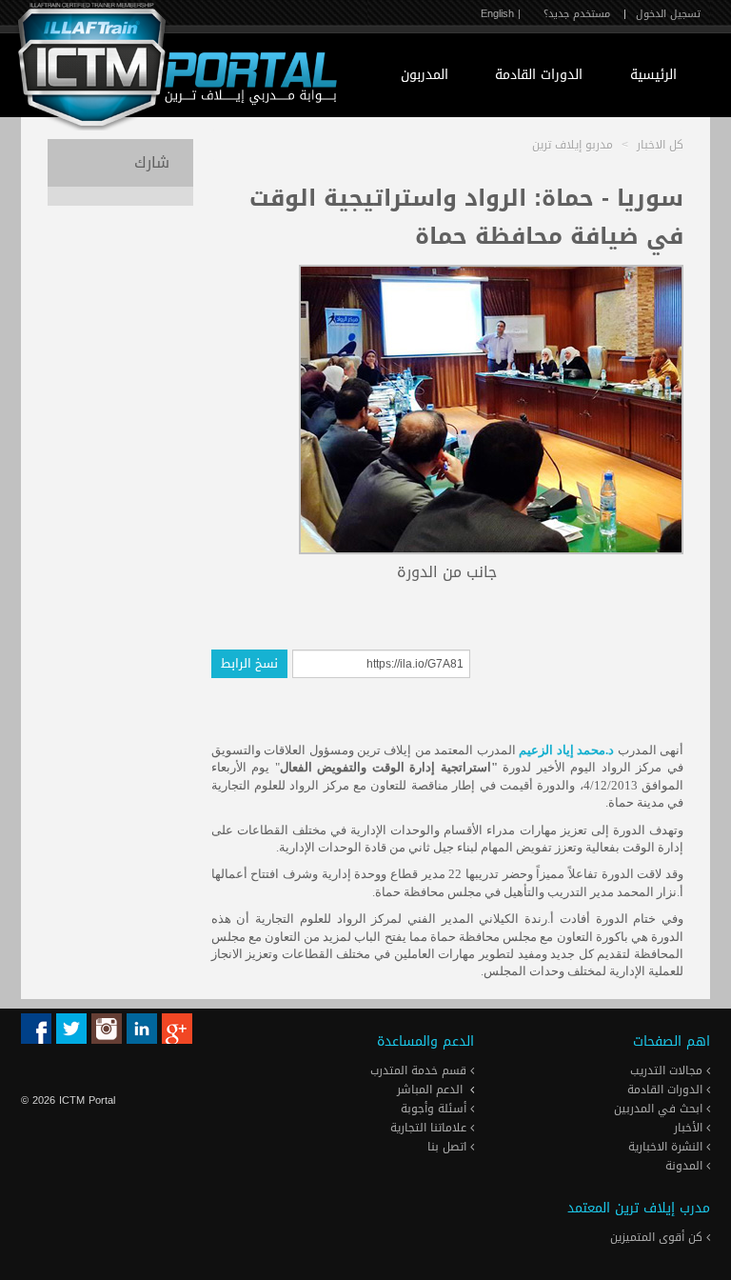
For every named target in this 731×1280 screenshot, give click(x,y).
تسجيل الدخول (668, 14)
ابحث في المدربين (660, 1108)
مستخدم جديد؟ (576, 14)
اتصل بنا (448, 1146)
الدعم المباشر (430, 1089)
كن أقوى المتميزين (658, 1237)
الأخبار (690, 1127)
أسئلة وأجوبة (435, 1108)
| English (501, 14)
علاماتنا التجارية (430, 1127)
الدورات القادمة (539, 75)
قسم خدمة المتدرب (420, 1070)
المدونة (685, 1165)
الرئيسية (653, 75)
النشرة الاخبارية (667, 1146)
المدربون (424, 75)
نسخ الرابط (249, 663)
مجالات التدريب (668, 1070)
